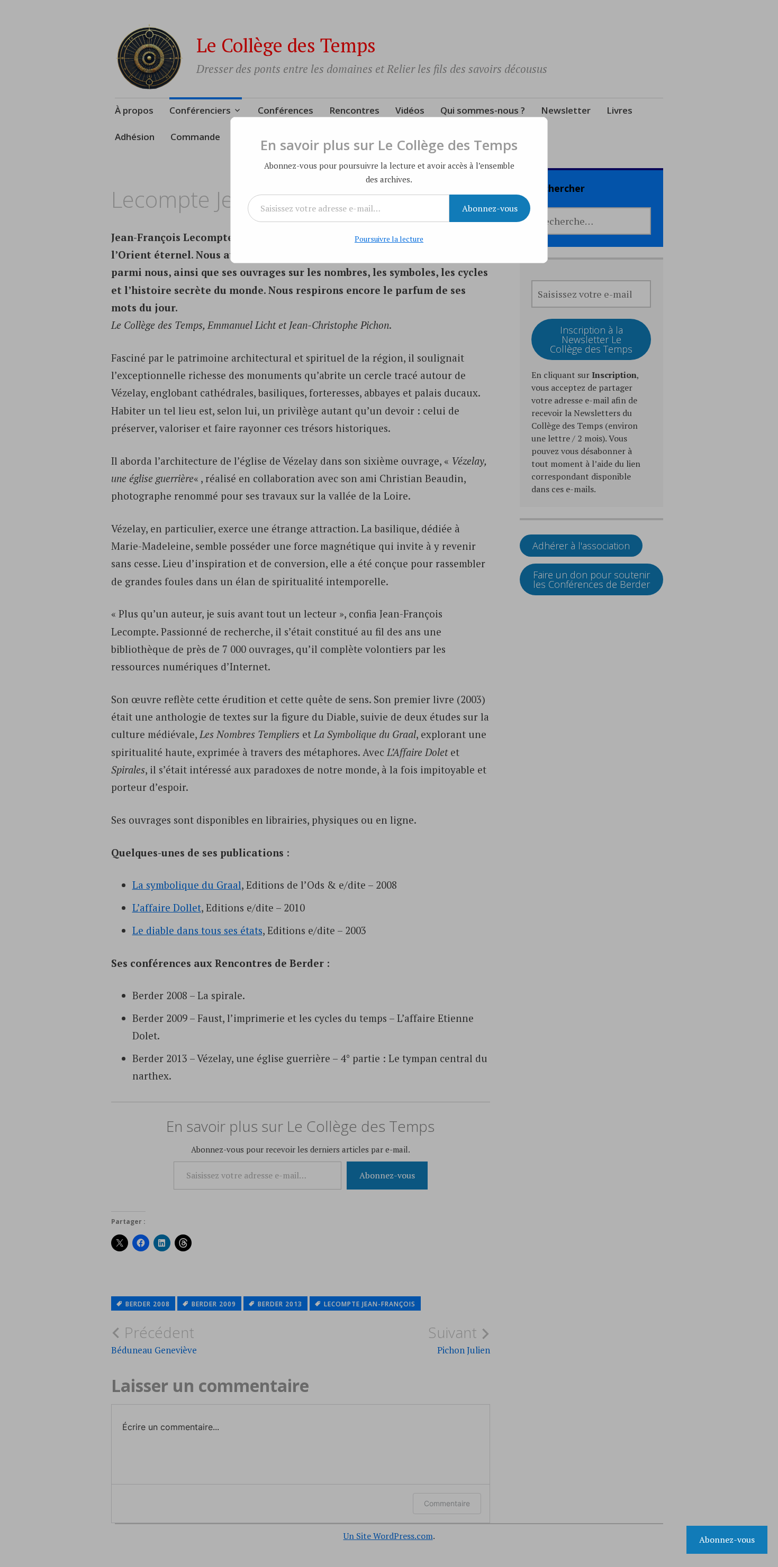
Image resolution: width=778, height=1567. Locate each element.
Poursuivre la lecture (389, 239)
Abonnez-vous (490, 208)
